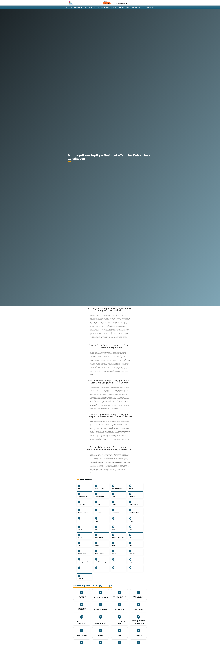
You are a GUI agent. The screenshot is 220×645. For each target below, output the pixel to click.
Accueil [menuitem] (67, 7)
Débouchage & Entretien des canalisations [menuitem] (120, 7)
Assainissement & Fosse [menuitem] (137, 7)
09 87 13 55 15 (107, 3)
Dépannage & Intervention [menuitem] (76, 7)
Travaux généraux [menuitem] (150, 7)
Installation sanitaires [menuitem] (90, 7)
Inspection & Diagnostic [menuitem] (103, 7)
